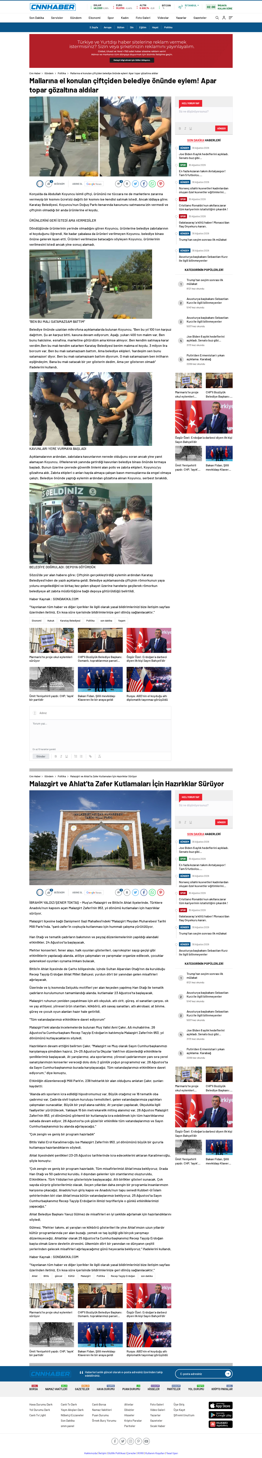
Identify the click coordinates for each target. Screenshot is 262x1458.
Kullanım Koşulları (155, 1453)
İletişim (102, 1453)
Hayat (155, 27)
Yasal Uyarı (172, 1453)
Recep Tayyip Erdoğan (123, 1275)
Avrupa (107, 27)
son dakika (106, 620)
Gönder (40, 756)
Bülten (120, 27)
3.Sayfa (94, 27)
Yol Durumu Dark (39, 1409)
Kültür (71, 1275)
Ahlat (35, 1275)
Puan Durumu (131, 1388)
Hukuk (50, 620)
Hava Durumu (106, 1388)
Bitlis (46, 1275)
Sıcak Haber (157, 1426)
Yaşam (121, 620)
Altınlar (128, 1404)
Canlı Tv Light (37, 1415)
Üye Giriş (179, 1404)
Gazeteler (200, 17)
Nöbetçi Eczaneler (72, 1415)
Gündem (76, 17)
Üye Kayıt (179, 1409)
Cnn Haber (35, 73)
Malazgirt (86, 1275)
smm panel (67, 1426)
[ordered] (75, 756)
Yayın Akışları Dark (72, 1409)
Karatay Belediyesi (70, 620)
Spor (111, 17)
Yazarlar (181, 17)
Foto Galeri (143, 17)
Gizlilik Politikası (116, 1453)
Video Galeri (157, 1409)
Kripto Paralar (222, 1388)
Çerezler (131, 1453)
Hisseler (154, 1388)
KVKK (141, 1453)
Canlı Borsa (99, 1404)
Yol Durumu (196, 1388)
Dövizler (129, 1409)
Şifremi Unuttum (184, 1415)
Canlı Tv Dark (69, 1404)
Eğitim (142, 27)
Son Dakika (36, 17)
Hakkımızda (90, 1453)
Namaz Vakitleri (56, 1388)
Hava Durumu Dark (41, 1404)
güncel (58, 1275)
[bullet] (81, 756)
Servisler (57, 17)
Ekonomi (95, 17)
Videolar (163, 17)
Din (131, 27)
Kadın (125, 17)
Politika (168, 27)
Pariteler (173, 1388)
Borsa (33, 1388)
